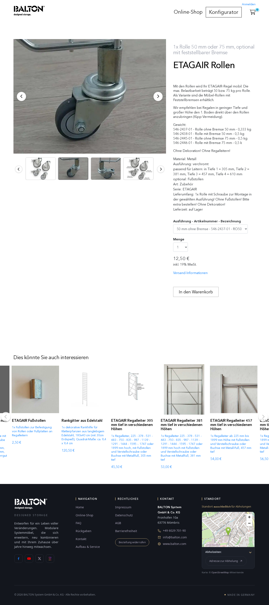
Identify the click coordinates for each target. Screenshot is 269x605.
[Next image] (160, 169)
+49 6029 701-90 (174, 531)
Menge (178, 239)
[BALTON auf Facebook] (18, 558)
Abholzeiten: (213, 552)
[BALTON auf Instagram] (50, 558)
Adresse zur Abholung (223, 561)
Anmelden (249, 4)
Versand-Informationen (190, 273)
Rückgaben (83, 531)
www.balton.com (174, 544)
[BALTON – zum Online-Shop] (30, 503)
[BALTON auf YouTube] (29, 558)
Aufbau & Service (88, 547)
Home (80, 507)
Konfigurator (223, 12)
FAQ (78, 523)
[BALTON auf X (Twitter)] (39, 558)
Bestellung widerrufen (132, 542)
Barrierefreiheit (126, 531)
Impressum (123, 507)
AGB (118, 523)
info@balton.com (175, 537)
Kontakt (81, 539)
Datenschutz (124, 515)
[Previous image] (18, 169)
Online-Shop (188, 12)
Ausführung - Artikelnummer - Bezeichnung (207, 221)
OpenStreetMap (220, 572)
